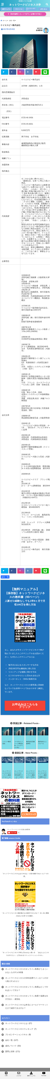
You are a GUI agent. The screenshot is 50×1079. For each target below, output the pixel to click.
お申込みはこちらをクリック (25, 705)
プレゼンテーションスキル (16, 1035)
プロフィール (18, 9)
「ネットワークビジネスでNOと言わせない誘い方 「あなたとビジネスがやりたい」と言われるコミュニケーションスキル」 (25, 954)
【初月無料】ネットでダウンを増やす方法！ (25, 14)
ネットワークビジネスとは (16, 1023)
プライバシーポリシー (30, 9)
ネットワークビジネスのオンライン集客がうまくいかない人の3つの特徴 (26, 970)
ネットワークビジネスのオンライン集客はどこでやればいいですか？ (26, 988)
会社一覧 (5, 577)
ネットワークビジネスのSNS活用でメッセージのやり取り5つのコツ (26, 979)
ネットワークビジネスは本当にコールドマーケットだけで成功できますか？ (26, 1006)
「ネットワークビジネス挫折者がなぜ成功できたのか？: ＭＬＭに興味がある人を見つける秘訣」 (25, 914)
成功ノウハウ (10, 1046)
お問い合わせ (43, 9)
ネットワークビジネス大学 (25, 4)
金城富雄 (39, 30)
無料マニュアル (6, 9)
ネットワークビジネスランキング (19, 1029)
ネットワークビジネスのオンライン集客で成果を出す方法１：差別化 (26, 997)
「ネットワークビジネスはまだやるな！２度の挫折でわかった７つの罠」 (25, 875)
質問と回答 (10, 1051)
